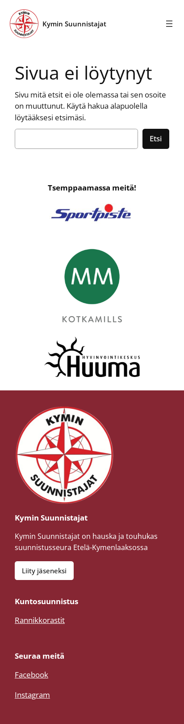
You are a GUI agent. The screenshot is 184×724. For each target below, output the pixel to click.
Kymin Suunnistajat (74, 23)
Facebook (31, 674)
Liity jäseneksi (44, 570)
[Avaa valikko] (169, 23)
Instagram (32, 695)
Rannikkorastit (40, 620)
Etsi (156, 138)
